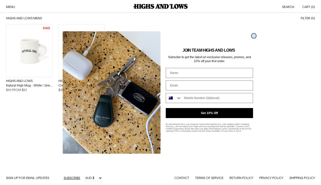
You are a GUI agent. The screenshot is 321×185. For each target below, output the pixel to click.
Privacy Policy (227, 131)
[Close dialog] (253, 35)
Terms (238, 131)
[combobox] (174, 98)
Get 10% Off (209, 113)
